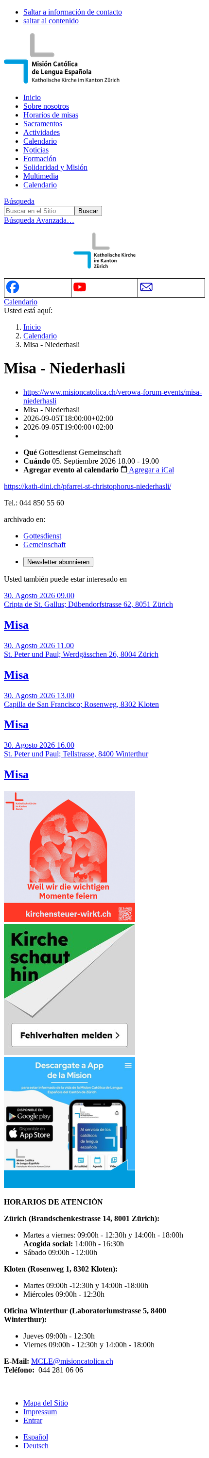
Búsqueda (19, 201)
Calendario (40, 141)
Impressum (40, 1412)
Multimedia (40, 176)
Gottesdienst (42, 536)
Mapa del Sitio (45, 1403)
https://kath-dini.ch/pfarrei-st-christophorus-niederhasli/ (87, 486)
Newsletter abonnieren (58, 562)
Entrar (32, 1420)
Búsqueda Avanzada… (39, 220)
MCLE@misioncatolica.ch (72, 1361)
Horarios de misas (50, 115)
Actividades (41, 132)
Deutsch (36, 1445)
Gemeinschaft (44, 544)
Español (35, 1437)
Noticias (36, 150)
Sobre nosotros (46, 106)
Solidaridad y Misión (55, 167)
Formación (39, 158)
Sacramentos (42, 123)
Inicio (32, 97)
